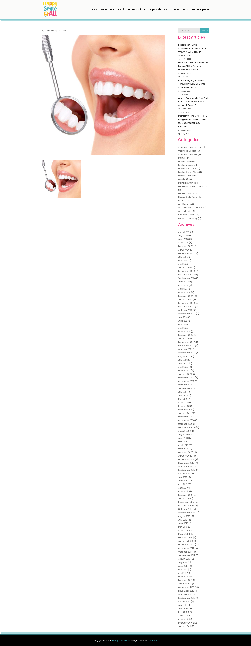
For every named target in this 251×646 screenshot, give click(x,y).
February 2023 (185, 335)
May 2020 (183, 441)
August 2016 (184, 601)
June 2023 (183, 320)
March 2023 (184, 331)
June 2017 (183, 566)
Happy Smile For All (158, 9)
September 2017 (186, 555)
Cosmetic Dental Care (189, 147)
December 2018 (186, 502)
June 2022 (183, 363)
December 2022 (186, 342)
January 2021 (184, 413)
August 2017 (184, 558)
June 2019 (183, 480)
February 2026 (185, 246)
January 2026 (185, 249)
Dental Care (107, 9)
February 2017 (185, 580)
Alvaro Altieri (50, 30)
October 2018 (185, 509)
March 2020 (184, 448)
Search (204, 30)
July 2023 (183, 317)
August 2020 (184, 430)
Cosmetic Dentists (187, 154)
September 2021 (186, 388)
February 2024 (185, 295)
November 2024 (186, 274)
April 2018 (183, 530)
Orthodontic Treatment (190, 207)
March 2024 (184, 292)
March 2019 (184, 491)
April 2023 (183, 327)
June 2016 (183, 608)
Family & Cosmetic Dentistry (192, 186)
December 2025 (186, 253)
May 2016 (182, 612)
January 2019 (184, 498)
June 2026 (183, 239)
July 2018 (182, 519)
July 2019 (182, 477)
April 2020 (183, 445)
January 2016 (185, 626)
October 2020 (185, 423)
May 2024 (183, 285)
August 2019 (184, 473)
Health (181, 200)
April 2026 (183, 242)
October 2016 (185, 594)
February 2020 (185, 452)
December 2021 (186, 377)
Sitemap (154, 640)
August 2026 (184, 232)
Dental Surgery (186, 175)
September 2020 (187, 427)
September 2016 (186, 598)
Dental (120, 9)
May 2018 (182, 526)
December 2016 (186, 587)
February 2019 (185, 494)
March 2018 (184, 534)
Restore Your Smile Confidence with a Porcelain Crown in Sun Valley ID (192, 48)
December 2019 (186, 459)
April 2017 (183, 573)
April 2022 (183, 367)
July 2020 (183, 434)
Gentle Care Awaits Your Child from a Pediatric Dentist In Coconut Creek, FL (193, 102)
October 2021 (185, 384)
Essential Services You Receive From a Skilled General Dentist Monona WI (193, 66)
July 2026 (183, 235)
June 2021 (183, 395)
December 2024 (186, 271)
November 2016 (186, 590)
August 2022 (184, 356)
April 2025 (183, 263)
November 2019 (186, 462)
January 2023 (185, 338)
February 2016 (185, 622)
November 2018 (186, 505)
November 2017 (186, 548)
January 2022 (185, 374)
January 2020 (185, 455)
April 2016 (183, 615)
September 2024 (187, 278)
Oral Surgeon (185, 204)
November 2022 (186, 345)
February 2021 (185, 409)
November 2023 (186, 306)
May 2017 (182, 569)
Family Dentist (185, 193)
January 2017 (185, 583)
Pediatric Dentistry (187, 218)
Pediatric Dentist (186, 214)
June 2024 (183, 281)
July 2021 (182, 391)
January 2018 (185, 541)
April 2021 (183, 402)
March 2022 (184, 370)
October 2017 (185, 551)
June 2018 (183, 523)
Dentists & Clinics (136, 9)
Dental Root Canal (187, 168)
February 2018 (185, 537)
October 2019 (185, 466)
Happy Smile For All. (121, 640)
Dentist (94, 9)
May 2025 (183, 260)
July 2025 (183, 256)
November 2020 (186, 420)
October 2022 (185, 349)
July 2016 (182, 605)
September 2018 (186, 512)
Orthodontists (185, 211)
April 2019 (183, 487)
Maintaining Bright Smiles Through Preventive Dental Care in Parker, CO (192, 84)
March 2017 (184, 576)
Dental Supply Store (188, 172)
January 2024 (185, 299)
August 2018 (184, 516)
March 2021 (184, 406)
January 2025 (185, 267)
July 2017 (182, 562)
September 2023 (186, 313)
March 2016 (184, 619)
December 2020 (186, 416)
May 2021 (182, 399)
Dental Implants (200, 9)
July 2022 (183, 359)
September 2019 (186, 470)
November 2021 (186, 381)
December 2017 (186, 544)
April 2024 (183, 288)
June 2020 (183, 438)
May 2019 (182, 484)
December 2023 (186, 303)
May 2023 (183, 324)
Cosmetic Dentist (180, 9)
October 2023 (185, 310)
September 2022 (186, 352)
